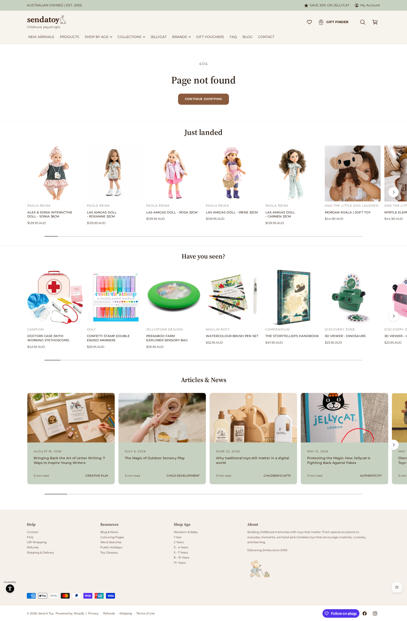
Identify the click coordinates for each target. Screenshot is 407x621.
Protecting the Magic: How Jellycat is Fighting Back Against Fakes (338, 460)
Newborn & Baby (186, 532)
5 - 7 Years (181, 552)
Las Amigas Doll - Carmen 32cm (280, 214)
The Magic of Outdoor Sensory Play (155, 458)
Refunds (33, 547)
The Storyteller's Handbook (292, 336)
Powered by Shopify (70, 613)
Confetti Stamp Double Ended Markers (108, 338)
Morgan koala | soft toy (347, 212)
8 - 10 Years (181, 557)
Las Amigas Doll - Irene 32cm (232, 212)
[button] (363, 22)
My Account (370, 5)
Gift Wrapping (37, 542)
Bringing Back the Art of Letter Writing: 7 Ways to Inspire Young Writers (69, 460)
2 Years (179, 542)
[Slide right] (393, 192)
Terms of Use (145, 613)
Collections (129, 37)
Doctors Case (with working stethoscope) (48, 338)
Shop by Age (96, 37)
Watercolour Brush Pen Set (232, 336)
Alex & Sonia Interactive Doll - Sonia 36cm (49, 214)
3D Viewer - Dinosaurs (345, 336)
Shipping (125, 613)
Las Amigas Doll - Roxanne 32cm (102, 214)
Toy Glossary (109, 552)
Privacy (93, 613)
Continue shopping (203, 99)
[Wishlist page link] (309, 22)
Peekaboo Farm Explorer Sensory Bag (166, 338)
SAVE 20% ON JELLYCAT (330, 5)
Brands (179, 37)
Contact (32, 532)
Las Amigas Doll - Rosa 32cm (171, 212)
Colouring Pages (112, 537)
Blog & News (109, 532)
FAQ (30, 537)
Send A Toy (46, 613)
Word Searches (111, 542)
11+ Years (180, 562)
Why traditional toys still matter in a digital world (252, 460)
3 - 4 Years (181, 547)
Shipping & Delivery (40, 552)
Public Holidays (111, 547)
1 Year (178, 537)
